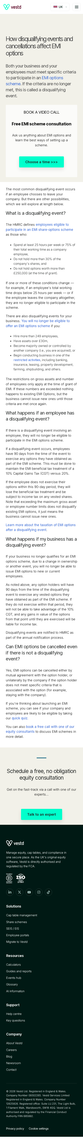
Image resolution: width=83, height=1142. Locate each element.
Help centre (14, 1014)
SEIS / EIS (12, 928)
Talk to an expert (41, 814)
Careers (11, 1050)
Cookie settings (39, 1128)
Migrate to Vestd (17, 942)
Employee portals (17, 935)
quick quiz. (20, 718)
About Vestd (14, 1043)
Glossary (12, 984)
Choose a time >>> (41, 162)
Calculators (13, 964)
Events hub (13, 978)
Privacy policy (15, 1128)
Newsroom (13, 1063)
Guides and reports (19, 971)
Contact (11, 1069)
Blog (9, 1056)
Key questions (15, 1020)
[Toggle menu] (77, 7)
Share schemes (16, 922)
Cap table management (21, 915)
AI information (15, 991)
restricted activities (27, 360)
